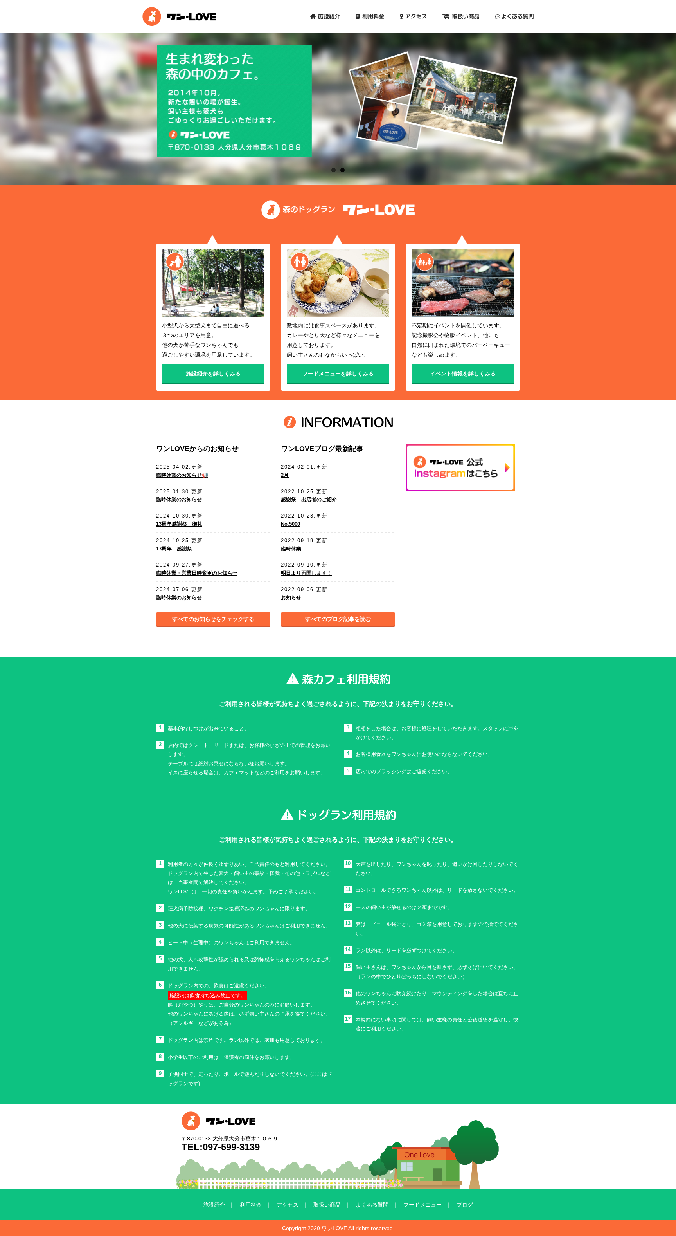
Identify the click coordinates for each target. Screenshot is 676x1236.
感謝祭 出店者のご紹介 (309, 499)
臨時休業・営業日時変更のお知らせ (196, 573)
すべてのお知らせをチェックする (213, 619)
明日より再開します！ (306, 573)
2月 (285, 475)
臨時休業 (291, 549)
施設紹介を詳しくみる (213, 374)
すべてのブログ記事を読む (338, 619)
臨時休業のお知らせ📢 (182, 475)
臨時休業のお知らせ (179, 499)
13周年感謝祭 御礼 (179, 524)
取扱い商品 (327, 1205)
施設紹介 (214, 1205)
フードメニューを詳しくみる (338, 374)
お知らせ (291, 598)
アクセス (287, 1205)
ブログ (465, 1205)
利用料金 (251, 1205)
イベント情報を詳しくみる (463, 374)
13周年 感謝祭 (174, 549)
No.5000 (290, 524)
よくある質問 (372, 1205)
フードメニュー (422, 1205)
